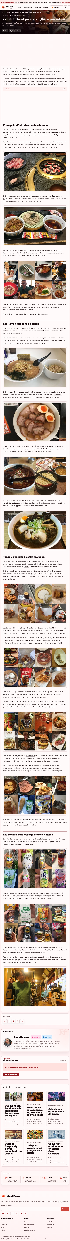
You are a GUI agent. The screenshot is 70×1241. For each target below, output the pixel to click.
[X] (12, 1213)
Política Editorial (29, 1230)
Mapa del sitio (43, 1239)
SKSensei (38, 7)
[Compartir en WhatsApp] (18, 1021)
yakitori (26, 567)
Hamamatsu (58, 395)
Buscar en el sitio (6, 1205)
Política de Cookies (20, 1239)
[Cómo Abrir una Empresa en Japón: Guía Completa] (56, 1134)
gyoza (49, 304)
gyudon (5, 199)
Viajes (3, 1230)
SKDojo (45, 7)
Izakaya (27, 957)
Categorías (27, 7)
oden (34, 304)
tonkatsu (28, 819)
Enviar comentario (11, 1074)
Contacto (27, 1227)
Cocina (5, 31)
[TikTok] (21, 1213)
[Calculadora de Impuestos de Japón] (56, 1096)
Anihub (49, 1222)
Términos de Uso (32, 1239)
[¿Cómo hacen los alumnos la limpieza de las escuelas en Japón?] (13, 1096)
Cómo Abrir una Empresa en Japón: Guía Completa (55, 1148)
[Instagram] (16, 1213)
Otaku (3, 1227)
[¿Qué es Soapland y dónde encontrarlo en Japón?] (13, 1134)
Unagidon (58, 771)
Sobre (26, 1222)
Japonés (4, 1224)
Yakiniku (6, 142)
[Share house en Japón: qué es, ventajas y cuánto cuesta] (35, 1096)
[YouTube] (3, 1213)
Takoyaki (38, 640)
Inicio (19, 7)
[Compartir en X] (9, 1021)
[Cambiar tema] (65, 7)
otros (18, 31)
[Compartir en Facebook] (13, 1021)
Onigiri (63, 633)
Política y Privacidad (7, 1239)
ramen (41, 338)
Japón (8, 12)
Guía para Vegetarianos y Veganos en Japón (34, 1149)
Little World (58, 643)
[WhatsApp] (25, 1213)
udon (37, 328)
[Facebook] (7, 1213)
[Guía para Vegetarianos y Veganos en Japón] (35, 1134)
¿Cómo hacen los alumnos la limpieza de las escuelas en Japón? (13, 1110)
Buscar (64, 1209)
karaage (23, 250)
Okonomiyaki (30, 756)
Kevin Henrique (5, 15)
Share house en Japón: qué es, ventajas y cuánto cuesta (35, 1111)
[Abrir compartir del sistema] (5, 1021)
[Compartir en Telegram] (22, 1021)
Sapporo (50, 446)
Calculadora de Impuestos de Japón (56, 1111)
